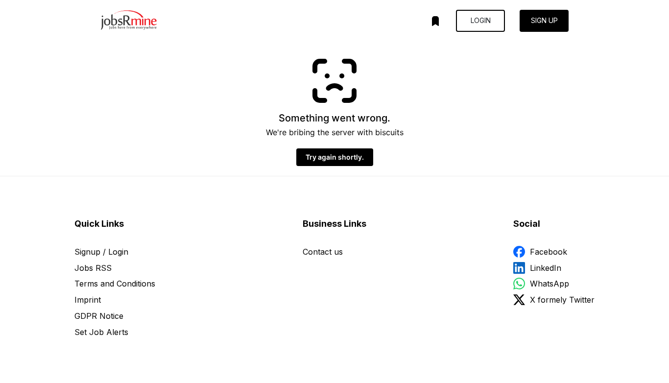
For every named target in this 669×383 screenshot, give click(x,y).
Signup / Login (101, 252)
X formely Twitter (562, 300)
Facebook (548, 252)
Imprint (87, 300)
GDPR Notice (98, 316)
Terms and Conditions (114, 283)
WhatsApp (549, 283)
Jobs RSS (93, 268)
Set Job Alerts (101, 332)
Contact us (323, 252)
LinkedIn (545, 268)
